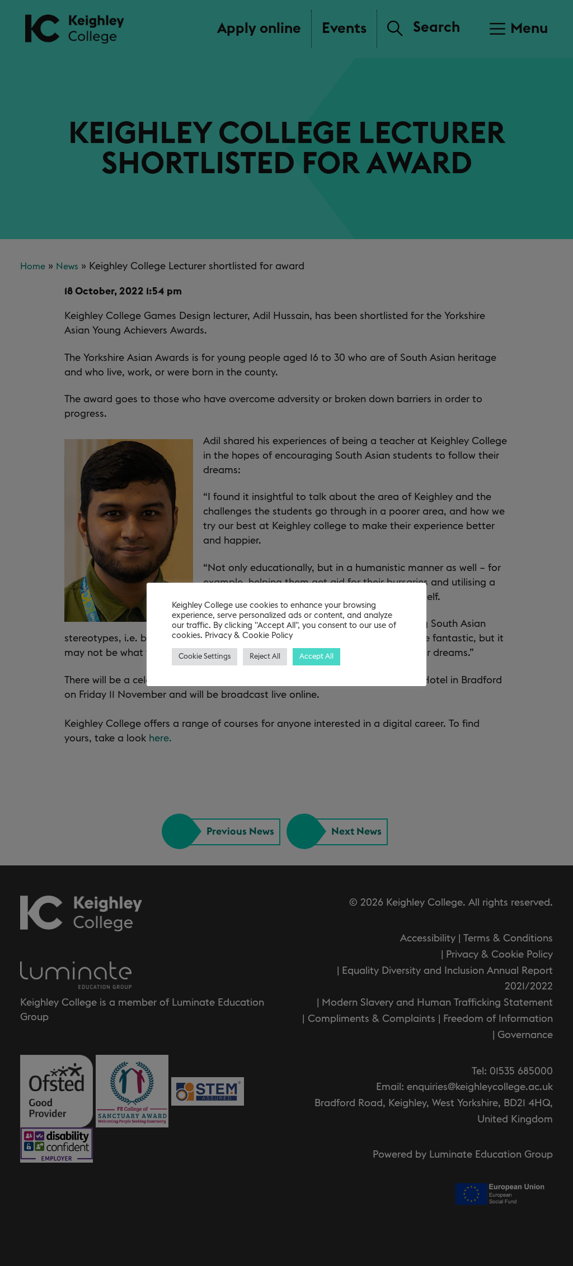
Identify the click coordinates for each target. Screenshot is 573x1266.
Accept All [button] (316, 656)
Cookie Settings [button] (205, 656)
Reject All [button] (265, 656)
